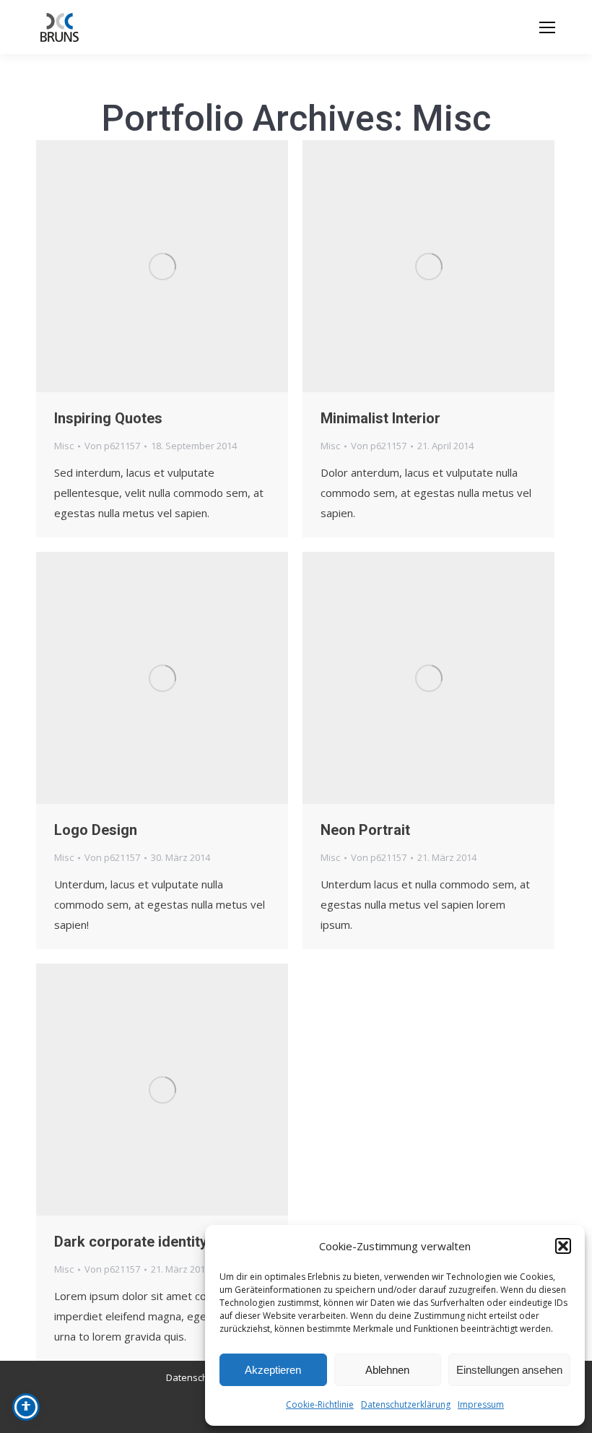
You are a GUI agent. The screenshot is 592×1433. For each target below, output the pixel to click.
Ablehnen (387, 1370)
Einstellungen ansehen (509, 1370)
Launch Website (390, 266)
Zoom (143, 266)
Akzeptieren (273, 1370)
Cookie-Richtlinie (320, 1404)
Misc (64, 445)
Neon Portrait (365, 830)
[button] (563, 1246)
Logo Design (95, 830)
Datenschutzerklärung (405, 1404)
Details (182, 266)
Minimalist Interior (380, 418)
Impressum (481, 1404)
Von (112, 445)
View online (390, 678)
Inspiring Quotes (108, 418)
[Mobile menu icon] (547, 27)
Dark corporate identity (130, 1241)
